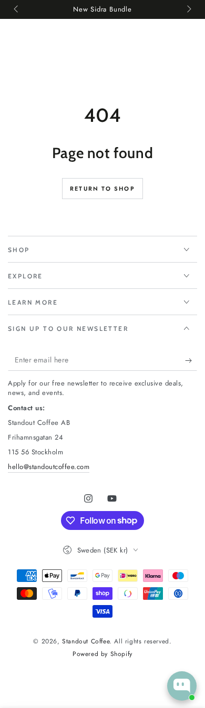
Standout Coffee (85, 641)
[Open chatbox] (182, 686)
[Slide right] (188, 9)
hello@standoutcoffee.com (48, 467)
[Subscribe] (191, 360)
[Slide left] (17, 9)
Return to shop (102, 188)
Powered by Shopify (102, 654)
